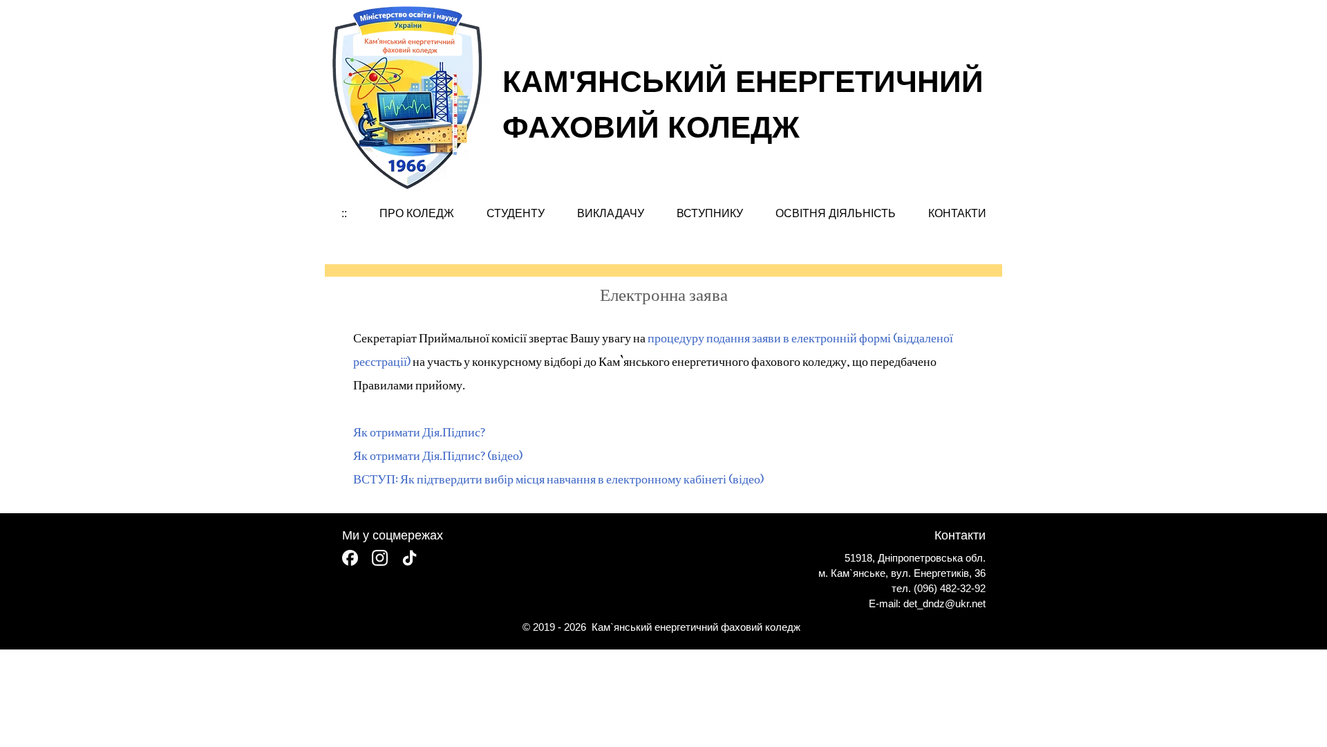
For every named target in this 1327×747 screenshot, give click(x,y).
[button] (416, 213)
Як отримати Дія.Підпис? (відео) (438, 454)
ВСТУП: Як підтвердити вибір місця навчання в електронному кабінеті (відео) (558, 478)
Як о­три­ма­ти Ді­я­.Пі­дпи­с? (419, 431)
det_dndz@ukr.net (944, 603)
